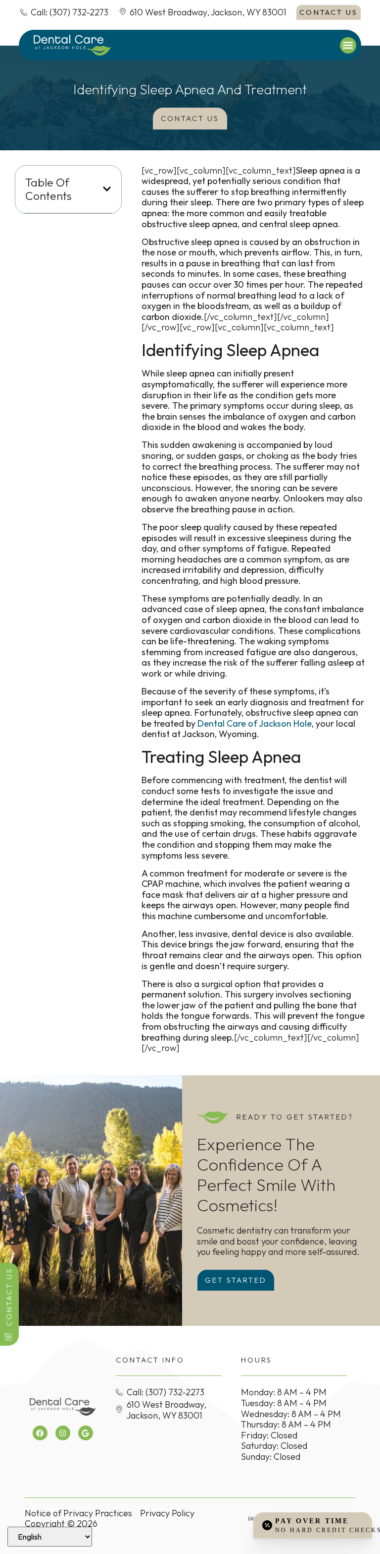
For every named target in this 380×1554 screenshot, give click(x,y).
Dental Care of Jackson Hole (254, 723)
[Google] (85, 1433)
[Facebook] (40, 1433)
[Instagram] (62, 1433)
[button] (348, 45)
